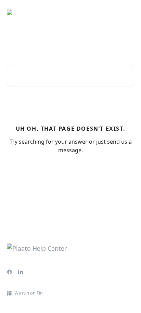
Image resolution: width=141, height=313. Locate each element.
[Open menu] (128, 12)
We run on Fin (28, 293)
